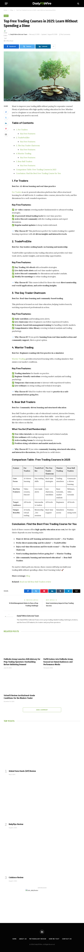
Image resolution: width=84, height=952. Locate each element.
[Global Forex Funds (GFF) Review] (42, 746)
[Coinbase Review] (42, 852)
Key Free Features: (28, 133)
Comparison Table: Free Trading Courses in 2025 (36, 169)
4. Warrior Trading (23, 153)
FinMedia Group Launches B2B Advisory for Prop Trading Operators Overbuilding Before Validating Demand (22, 662)
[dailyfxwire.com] (42, 3)
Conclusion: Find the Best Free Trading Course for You (38, 173)
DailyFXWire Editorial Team (18, 34)
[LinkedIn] (6, 123)
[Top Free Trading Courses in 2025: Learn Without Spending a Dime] (42, 76)
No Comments (65, 34)
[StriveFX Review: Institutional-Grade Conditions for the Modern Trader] (22, 682)
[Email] (6, 134)
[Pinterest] (6, 129)
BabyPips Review (16, 824)
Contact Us (67, 939)
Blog (6, 15)
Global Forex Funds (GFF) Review (22, 771)
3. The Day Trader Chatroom (28, 145)
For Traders (17, 192)
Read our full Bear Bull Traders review (35, 582)
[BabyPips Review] (42, 799)
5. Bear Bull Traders (24, 161)
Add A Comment (42, 710)
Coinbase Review (16, 877)
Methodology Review (37, 939)
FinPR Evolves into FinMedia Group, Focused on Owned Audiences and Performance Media (58, 662)
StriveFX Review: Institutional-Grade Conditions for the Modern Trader (19, 696)
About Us (22, 939)
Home (14, 939)
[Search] (78, 3)
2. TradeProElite (23, 137)
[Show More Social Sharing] (53, 46)
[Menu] (6, 3)
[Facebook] (6, 112)
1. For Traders (22, 129)
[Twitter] (6, 117)
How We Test (54, 939)
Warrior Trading (18, 359)
